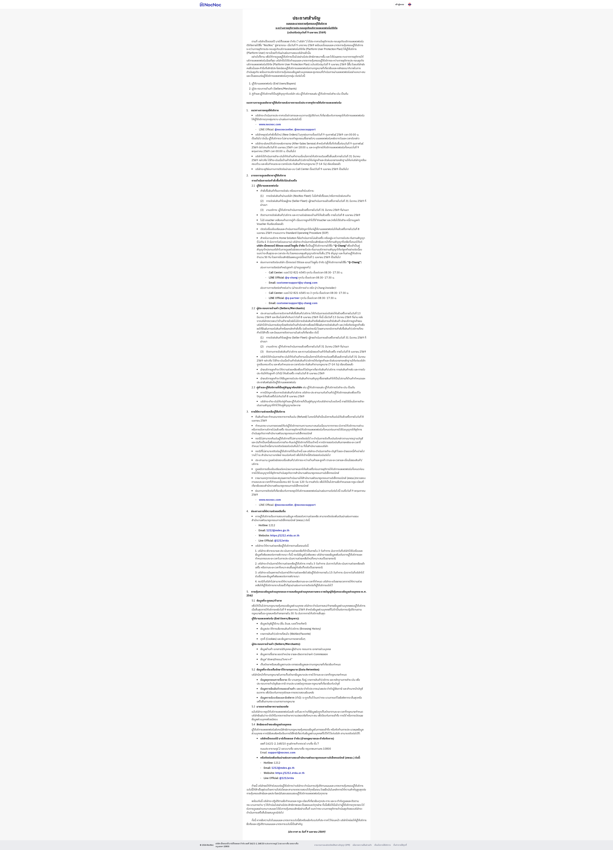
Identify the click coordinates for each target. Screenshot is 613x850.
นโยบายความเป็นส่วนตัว (362, 845)
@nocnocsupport (305, 130)
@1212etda (281, 541)
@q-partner (292, 298)
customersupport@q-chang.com (297, 283)
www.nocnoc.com (270, 124)
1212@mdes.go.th (277, 530)
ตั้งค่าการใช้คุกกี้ (400, 845)
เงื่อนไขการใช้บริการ (382, 845)
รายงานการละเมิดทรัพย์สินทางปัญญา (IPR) (332, 845)
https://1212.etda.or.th (284, 536)
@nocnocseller (284, 130)
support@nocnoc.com (281, 753)
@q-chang (291, 278)
